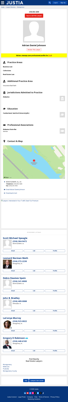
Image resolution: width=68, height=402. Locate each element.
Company (30, 397)
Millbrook (6, 367)
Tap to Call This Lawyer (34, 16)
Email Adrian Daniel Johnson (15, 189)
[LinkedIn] (25, 393)
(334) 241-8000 (20, 281)
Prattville (6, 369)
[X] (40, 393)
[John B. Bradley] (7, 304)
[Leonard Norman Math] (7, 264)
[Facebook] (30, 393)
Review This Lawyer (34, 49)
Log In (56, 2)
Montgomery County (10, 371)
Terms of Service (44, 397)
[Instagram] (33, 393)
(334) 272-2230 (20, 261)
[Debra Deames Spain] (7, 284)
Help (35, 397)
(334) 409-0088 (20, 301)
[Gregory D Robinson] (7, 344)
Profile (55, 251)
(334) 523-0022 (20, 321)
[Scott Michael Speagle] (7, 244)
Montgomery (20, 7)
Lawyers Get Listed (36, 380)
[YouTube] (28, 393)
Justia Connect (12, 397)
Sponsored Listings (34, 232)
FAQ (26, 380)
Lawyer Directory (10, 7)
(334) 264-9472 (20, 241)
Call (34, 251)
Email (13, 251)
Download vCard (11, 193)
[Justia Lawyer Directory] (14, 2)
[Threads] (35, 393)
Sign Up (63, 2)
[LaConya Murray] (7, 324)
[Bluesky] (38, 393)
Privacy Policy (54, 397)
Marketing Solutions (34, 399)
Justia (2, 7)
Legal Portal (22, 397)
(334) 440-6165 (20, 341)
